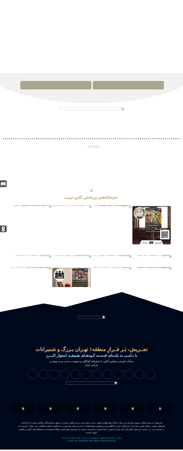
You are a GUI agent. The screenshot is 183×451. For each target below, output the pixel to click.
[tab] (128, 85)
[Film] (150, 374)
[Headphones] (64, 374)
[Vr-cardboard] (129, 374)
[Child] (139, 374)
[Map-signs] (118, 374)
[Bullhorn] (43, 374)
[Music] (86, 374)
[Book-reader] (97, 374)
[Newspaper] (32, 374)
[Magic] (107, 374)
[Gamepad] (75, 374)
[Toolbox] (54, 374)
